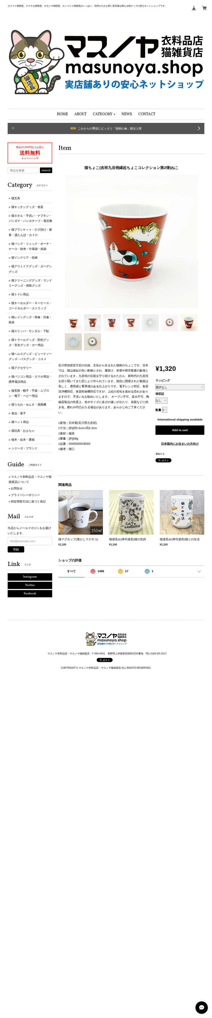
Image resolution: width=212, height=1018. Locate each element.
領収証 (159, 393)
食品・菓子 (18, 413)
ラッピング (162, 380)
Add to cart (180, 430)
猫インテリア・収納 (24, 257)
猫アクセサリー (21, 367)
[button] (104, 114)
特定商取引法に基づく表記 (28, 501)
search (46, 170)
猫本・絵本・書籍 (23, 439)
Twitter (30, 585)
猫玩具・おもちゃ (23, 430)
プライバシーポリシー (25, 495)
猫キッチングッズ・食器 (27, 207)
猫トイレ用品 (20, 294)
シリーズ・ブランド (24, 448)
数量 (158, 410)
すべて (71, 571)
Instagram (30, 577)
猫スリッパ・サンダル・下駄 (30, 331)
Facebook (30, 594)
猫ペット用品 (20, 422)
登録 (16, 549)
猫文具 (15, 198)
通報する (160, 454)
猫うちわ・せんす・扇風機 (28, 404)
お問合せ (17, 488)
